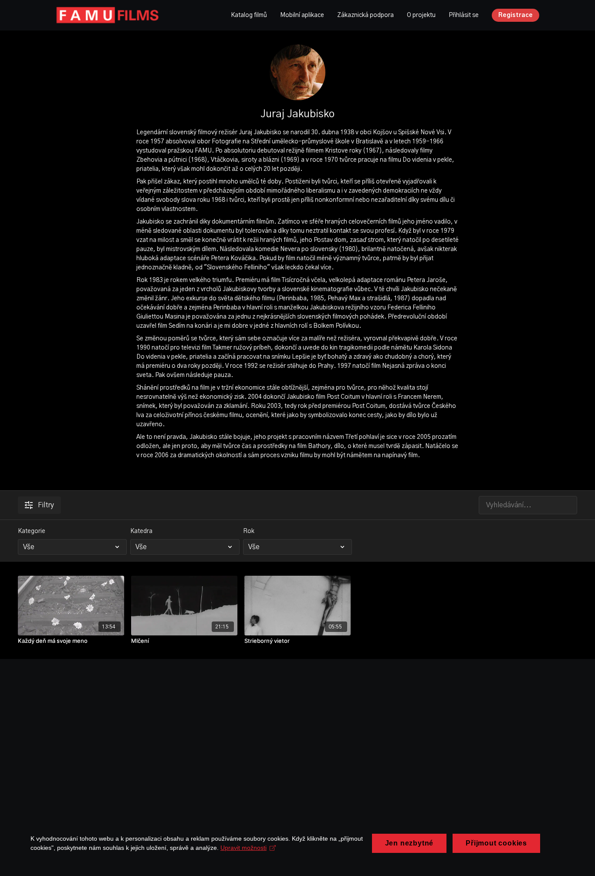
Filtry (46, 505)
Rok (248, 531)
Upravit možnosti (243, 847)
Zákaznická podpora (365, 15)
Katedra (141, 531)
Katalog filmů (249, 15)
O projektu (421, 15)
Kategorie (31, 531)
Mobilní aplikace (302, 15)
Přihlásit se (464, 15)
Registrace (515, 15)
